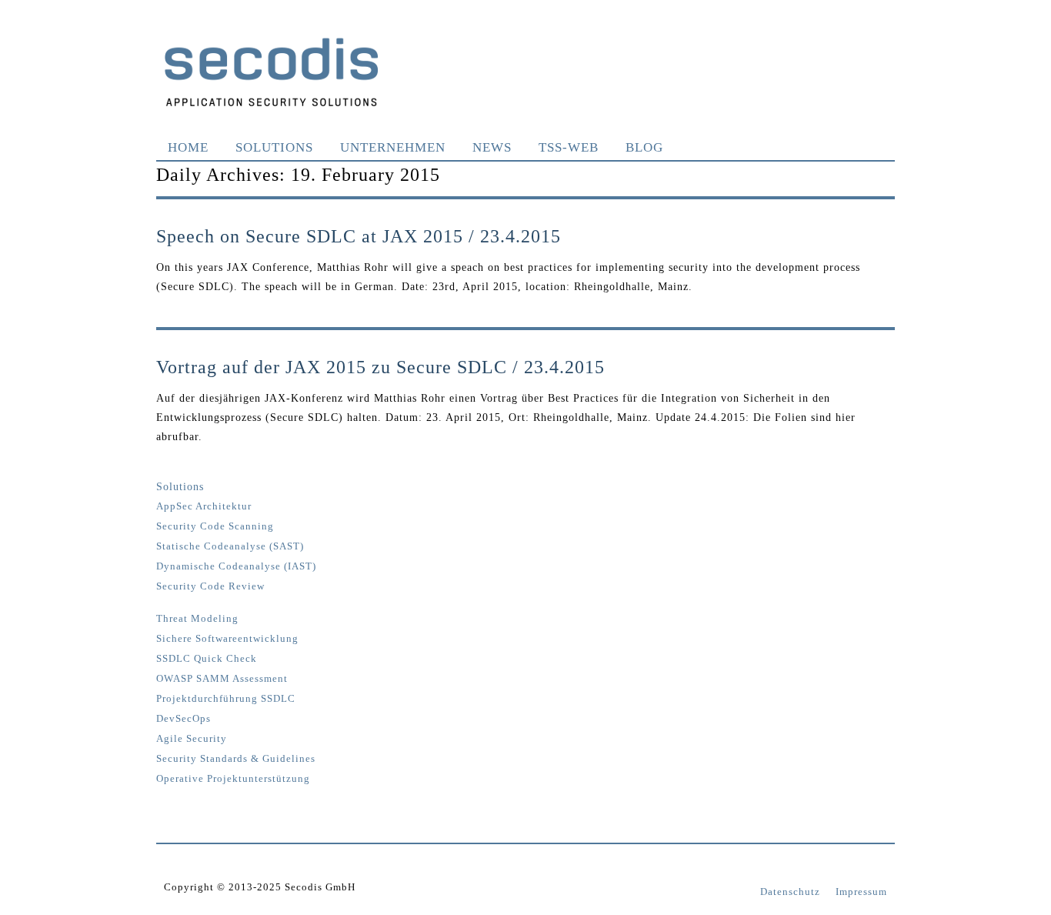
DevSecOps (183, 718)
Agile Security (191, 738)
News (492, 147)
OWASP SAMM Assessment (222, 678)
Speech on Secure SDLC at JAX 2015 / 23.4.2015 (358, 236)
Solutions (274, 147)
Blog (644, 147)
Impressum (861, 891)
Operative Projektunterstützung (233, 778)
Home (188, 147)
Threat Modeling (197, 618)
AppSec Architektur (204, 506)
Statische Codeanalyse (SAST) (230, 546)
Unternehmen (392, 147)
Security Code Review (210, 586)
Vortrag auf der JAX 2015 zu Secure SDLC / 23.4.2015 (380, 367)
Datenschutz (790, 891)
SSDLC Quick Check (206, 658)
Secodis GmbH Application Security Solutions (271, 71)
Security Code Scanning (215, 526)
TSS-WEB (569, 147)
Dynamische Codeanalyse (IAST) (236, 566)
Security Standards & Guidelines (235, 758)
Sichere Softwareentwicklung (227, 638)
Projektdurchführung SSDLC (225, 698)
